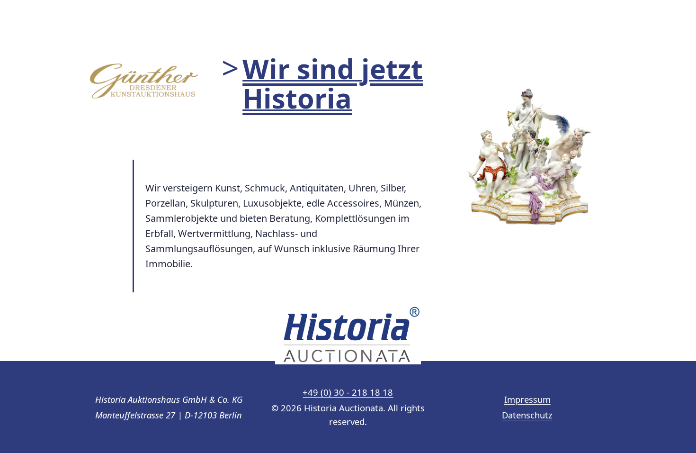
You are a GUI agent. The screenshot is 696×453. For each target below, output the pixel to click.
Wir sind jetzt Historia (332, 83)
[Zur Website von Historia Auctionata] (348, 335)
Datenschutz (527, 415)
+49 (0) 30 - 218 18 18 (348, 392)
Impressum (527, 399)
